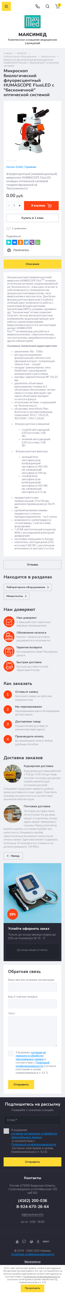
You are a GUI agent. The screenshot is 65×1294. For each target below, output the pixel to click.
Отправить (21, 1085)
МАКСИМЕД (32, 35)
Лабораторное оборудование (20, 56)
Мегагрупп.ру (33, 1261)
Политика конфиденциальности (32, 1254)
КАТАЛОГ (22, 53)
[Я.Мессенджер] (8, 242)
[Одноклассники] (20, 242)
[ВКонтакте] (14, 242)
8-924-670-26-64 (32, 1206)
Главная (8, 53)
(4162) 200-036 (32, 1200)
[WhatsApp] (37, 242)
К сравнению (19, 228)
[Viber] (31, 242)
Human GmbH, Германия (21, 167)
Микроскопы (48, 56)
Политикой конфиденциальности (32, 1064)
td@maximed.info (32, 1214)
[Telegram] (26, 242)
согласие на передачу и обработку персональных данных (31, 1056)
